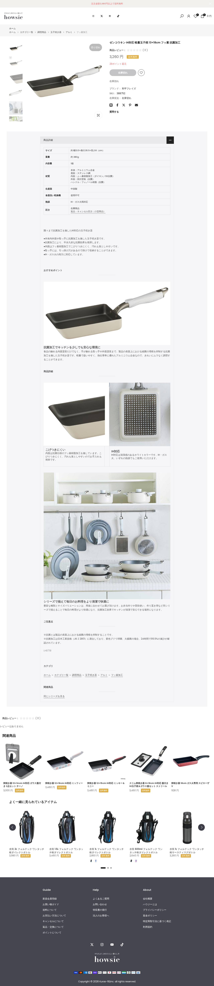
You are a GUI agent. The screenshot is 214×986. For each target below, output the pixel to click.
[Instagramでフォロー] (102, 944)
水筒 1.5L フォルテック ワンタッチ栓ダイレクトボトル (66, 850)
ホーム (12, 28)
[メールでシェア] (136, 105)
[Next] (201, 827)
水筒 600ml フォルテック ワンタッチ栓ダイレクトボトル (146, 850)
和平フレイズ (129, 88)
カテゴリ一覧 (26, 32)
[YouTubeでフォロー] (112, 944)
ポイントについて (52, 932)
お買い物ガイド (51, 904)
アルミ (69, 32)
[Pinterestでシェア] (130, 105)
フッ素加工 (117, 675)
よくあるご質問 (101, 898)
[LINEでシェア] (111, 105)
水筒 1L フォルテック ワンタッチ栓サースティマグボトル (187, 850)
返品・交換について (53, 927)
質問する (114, 111)
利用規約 (147, 927)
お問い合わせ (100, 904)
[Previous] (12, 827)
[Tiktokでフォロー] (122, 944)
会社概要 (147, 898)
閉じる (4, 3)
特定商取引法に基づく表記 (157, 921)
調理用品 (41, 32)
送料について (50, 910)
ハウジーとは (150, 904)
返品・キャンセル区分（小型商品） (88, 211)
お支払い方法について (54, 915)
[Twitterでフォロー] (92, 944)
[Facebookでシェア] (117, 105)
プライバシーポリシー (154, 910)
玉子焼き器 (55, 32)
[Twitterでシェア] (123, 105)
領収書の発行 (100, 910)
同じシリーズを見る (54, 696)
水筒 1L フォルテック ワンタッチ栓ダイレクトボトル (106, 850)
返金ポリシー (150, 915)
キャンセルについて (53, 921)
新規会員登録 (50, 898)
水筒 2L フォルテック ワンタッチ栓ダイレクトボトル (26, 850)
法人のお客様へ (101, 915)
